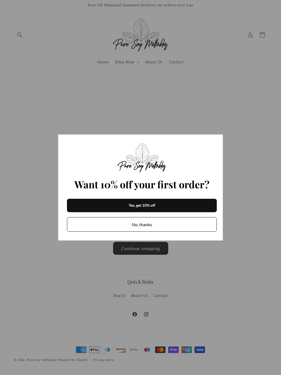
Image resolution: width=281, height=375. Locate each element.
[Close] (216, 141)
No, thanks (142, 224)
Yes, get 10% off (142, 205)
